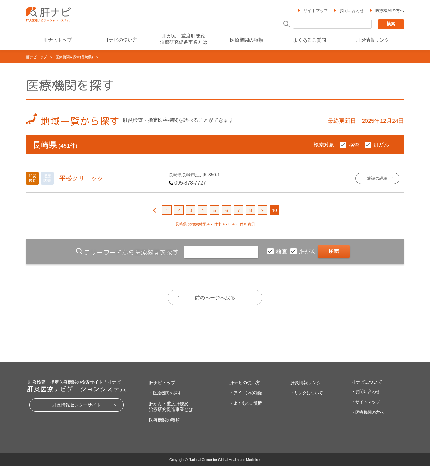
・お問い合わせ (365, 391)
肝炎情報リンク (372, 40)
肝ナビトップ (57, 40)
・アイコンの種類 (245, 392)
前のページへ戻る (215, 297)
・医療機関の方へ (367, 412)
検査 (282, 251)
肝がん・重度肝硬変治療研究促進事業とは (183, 39)
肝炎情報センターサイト (76, 404)
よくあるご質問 (309, 40)
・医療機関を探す (165, 392)
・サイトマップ (365, 402)
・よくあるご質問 (245, 403)
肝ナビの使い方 (120, 40)
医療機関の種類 (246, 40)
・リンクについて (306, 392)
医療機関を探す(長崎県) (74, 57)
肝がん (308, 251)
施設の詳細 (377, 178)
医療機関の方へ (389, 10)
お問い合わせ (351, 10)
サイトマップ (315, 10)
